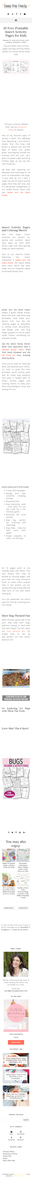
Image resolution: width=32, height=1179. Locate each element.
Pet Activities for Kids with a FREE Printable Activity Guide (9, 891)
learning (9, 42)
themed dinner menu (13, 349)
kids (27, 40)
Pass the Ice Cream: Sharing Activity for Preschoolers (16, 1096)
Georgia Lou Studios (19, 1176)
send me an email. (20, 930)
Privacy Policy (8, 1151)
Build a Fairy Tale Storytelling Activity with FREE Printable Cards (23, 893)
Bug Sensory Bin (16, 631)
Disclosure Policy (10, 1154)
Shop (5, 1158)
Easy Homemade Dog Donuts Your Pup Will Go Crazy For (16, 1060)
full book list (8, 355)
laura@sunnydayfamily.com (15, 991)
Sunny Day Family (19, 1174)
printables (17, 42)
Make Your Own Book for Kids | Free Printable (16, 1076)
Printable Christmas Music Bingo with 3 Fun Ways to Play (23, 867)
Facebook (24, 927)
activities (21, 40)
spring (24, 42)
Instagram (5, 930)
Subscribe (7, 1156)
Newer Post (9, 908)
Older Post (23, 908)
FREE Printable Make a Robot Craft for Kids (9, 865)
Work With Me (9, 1160)
